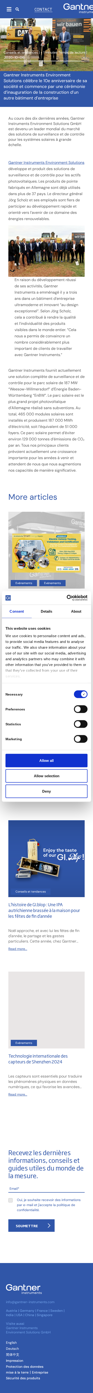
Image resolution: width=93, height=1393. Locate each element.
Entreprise (40, 1372)
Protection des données (24, 1366)
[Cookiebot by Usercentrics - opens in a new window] (67, 598)
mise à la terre (17, 1372)
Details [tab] (46, 611)
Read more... (17, 949)
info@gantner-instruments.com (30, 1302)
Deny (46, 791)
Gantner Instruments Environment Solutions (46, 162)
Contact (43, 9)
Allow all (46, 760)
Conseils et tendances (21, 52)
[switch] (79, 709)
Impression (14, 1360)
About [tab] (76, 611)
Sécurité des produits (23, 1378)
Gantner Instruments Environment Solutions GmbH (28, 1330)
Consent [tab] (17, 611)
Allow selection (46, 776)
